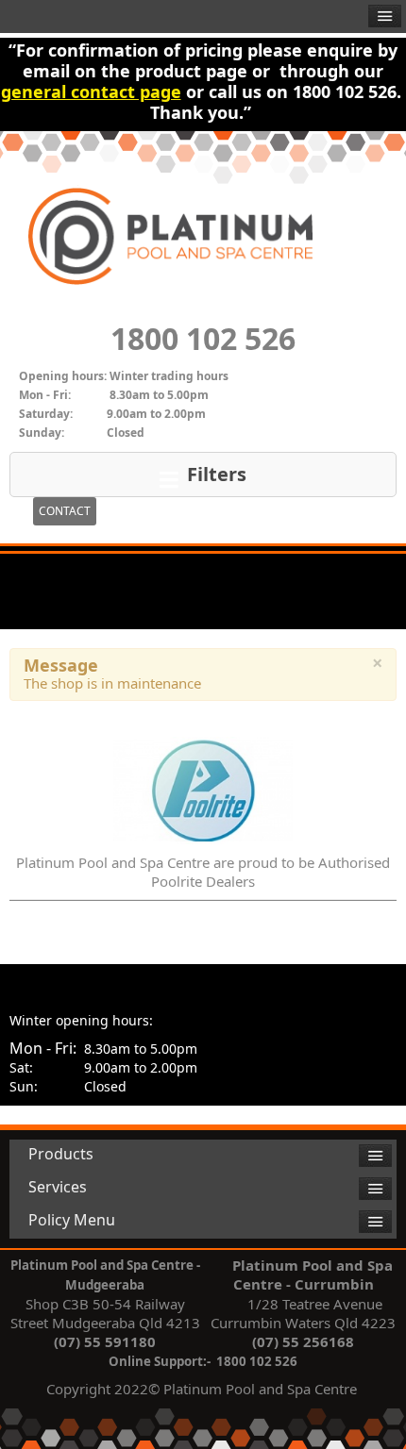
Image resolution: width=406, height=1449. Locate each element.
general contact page (91, 91)
